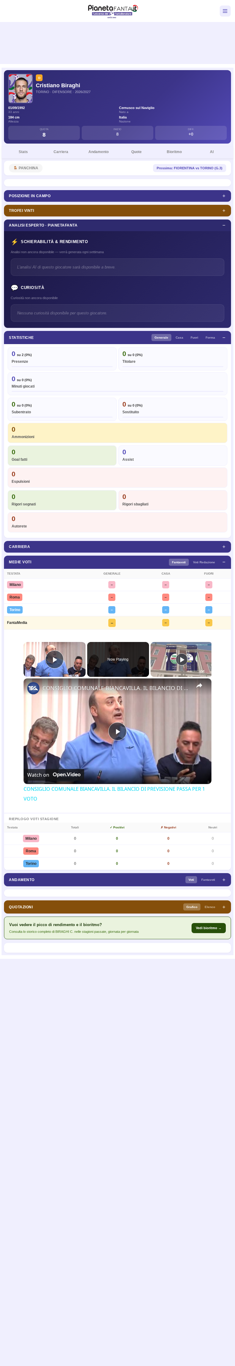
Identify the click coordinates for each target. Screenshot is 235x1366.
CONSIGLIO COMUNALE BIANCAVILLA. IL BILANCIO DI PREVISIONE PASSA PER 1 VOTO (117, 688)
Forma (210, 337)
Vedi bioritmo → (209, 928)
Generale (161, 337)
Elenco (210, 907)
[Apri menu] (225, 11)
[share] (199, 685)
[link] (33, 688)
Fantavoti (179, 562)
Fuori (194, 337)
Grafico (191, 907)
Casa (179, 337)
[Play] (182, 659)
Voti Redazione (204, 562)
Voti (191, 879)
